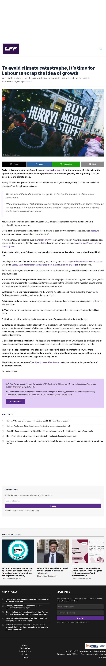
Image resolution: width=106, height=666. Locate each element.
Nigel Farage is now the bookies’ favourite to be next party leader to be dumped (41, 436)
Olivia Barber (7, 578)
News (4, 63)
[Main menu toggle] (100, 48)
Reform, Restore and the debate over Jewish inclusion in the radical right (38, 426)
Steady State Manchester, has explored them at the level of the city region (45, 265)
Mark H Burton (7, 82)
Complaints (25, 648)
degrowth (95, 231)
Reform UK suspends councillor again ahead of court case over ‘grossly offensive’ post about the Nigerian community (17, 572)
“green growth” (45, 240)
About (25, 645)
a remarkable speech (53, 170)
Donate (25, 657)
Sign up (53, 506)
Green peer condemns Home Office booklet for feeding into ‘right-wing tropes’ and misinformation (87, 572)
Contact (24, 654)
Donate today (15, 401)
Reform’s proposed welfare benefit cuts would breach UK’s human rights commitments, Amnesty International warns (54, 442)
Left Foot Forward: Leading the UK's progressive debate (11, 49)
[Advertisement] (53, 21)
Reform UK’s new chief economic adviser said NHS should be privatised (38, 421)
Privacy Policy (25, 651)
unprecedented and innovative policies (85, 261)
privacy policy (33, 510)
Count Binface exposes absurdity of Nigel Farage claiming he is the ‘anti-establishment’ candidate (49, 431)
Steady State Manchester (47, 362)
